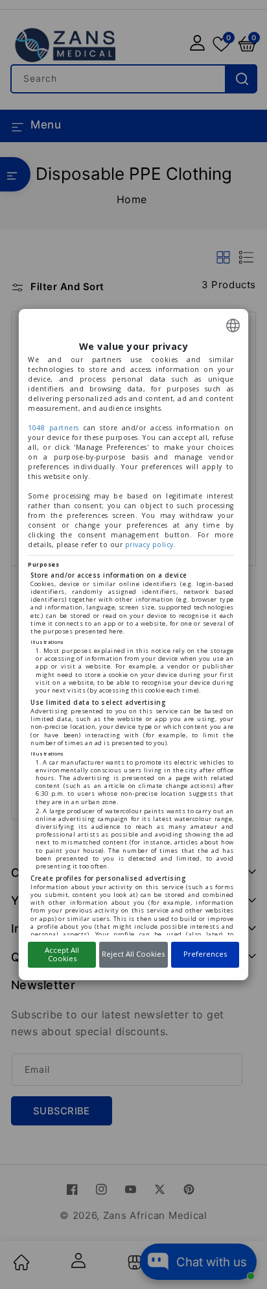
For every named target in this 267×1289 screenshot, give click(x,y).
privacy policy (149, 544)
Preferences (205, 954)
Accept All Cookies (62, 954)
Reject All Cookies (133, 954)
